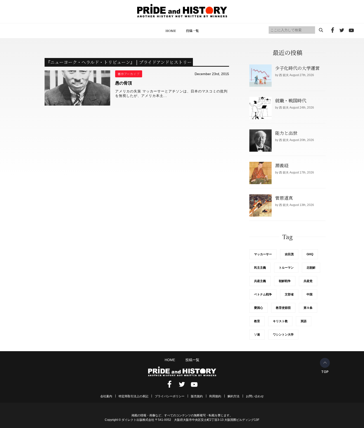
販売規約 (197, 396)
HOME (170, 30)
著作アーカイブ (129, 74)
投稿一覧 (192, 30)
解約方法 (233, 396)
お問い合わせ (255, 396)
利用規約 (215, 396)
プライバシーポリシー (169, 396)
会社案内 (106, 396)
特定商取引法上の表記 (133, 396)
